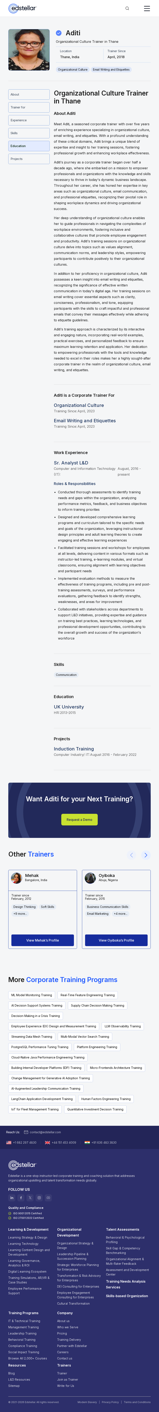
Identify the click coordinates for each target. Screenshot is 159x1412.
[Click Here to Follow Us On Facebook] (20, 1197)
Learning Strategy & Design (27, 1237)
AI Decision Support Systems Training (36, 1005)
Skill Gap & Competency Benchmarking (123, 1250)
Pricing (62, 1333)
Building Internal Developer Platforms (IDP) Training (46, 1067)
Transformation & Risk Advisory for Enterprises (79, 1278)
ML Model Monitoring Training (31, 995)
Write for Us (65, 1385)
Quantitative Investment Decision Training (95, 1109)
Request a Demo (79, 820)
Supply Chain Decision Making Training (97, 1005)
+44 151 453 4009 (64, 1142)
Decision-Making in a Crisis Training (35, 1016)
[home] (23, 8)
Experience (19, 120)
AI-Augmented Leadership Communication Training (45, 1088)
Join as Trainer (67, 1379)
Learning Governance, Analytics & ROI (24, 1263)
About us (63, 1321)
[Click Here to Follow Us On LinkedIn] (11, 1197)
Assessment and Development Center (127, 1272)
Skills (14, 133)
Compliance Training (22, 1346)
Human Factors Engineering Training (106, 1099)
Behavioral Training (21, 1339)
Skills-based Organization (127, 1296)
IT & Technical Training (24, 1321)
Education (18, 146)
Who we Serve (67, 1327)
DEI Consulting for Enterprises (78, 1286)
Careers (63, 1352)
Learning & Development (28, 1229)
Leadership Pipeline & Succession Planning (72, 1256)
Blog (11, 1373)
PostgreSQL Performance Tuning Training (39, 1047)
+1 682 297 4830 (24, 1142)
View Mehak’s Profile (42, 940)
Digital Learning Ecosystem (27, 1271)
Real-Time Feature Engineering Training (88, 995)
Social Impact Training (23, 1352)
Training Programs (23, 1313)
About (15, 94)
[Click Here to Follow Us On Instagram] (39, 1197)
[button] (127, 8)
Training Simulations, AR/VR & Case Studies (28, 1280)
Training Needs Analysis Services (126, 1284)
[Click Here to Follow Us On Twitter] (30, 1197)
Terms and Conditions (137, 1402)
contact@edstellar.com (45, 1132)
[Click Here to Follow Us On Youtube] (48, 1197)
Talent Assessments (122, 1229)
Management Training (23, 1327)
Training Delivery (69, 1339)
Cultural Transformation (73, 1303)
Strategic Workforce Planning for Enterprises (78, 1267)
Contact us (64, 1358)
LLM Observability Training (123, 1026)
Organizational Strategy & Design (75, 1245)
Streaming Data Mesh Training (31, 1036)
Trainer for (18, 107)
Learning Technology (23, 1243)
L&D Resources (19, 1379)
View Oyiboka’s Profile (116, 940)
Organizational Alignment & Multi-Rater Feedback (125, 1261)
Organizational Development (69, 1232)
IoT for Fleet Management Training (35, 1109)
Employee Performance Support (25, 1291)
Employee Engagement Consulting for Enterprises (75, 1295)
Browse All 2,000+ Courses (27, 1358)
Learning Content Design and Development (29, 1252)
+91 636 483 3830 (104, 1142)
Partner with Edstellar (72, 1346)
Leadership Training (22, 1333)
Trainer (62, 1373)
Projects (17, 159)
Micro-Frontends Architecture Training (116, 1067)
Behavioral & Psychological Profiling (125, 1240)
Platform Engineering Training (97, 1047)
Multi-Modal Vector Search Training (85, 1036)
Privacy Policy (110, 1402)
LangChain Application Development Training (42, 1099)
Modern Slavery (87, 1402)
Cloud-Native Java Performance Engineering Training (47, 1057)
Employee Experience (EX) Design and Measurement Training (53, 1026)
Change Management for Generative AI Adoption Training (50, 1078)
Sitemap (14, 1385)
